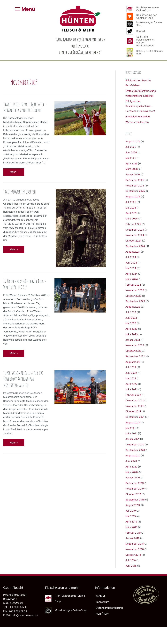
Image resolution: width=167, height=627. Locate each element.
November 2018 (134, 549)
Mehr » (16, 173)
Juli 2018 (130, 560)
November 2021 (134, 406)
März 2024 (131, 279)
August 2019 (132, 505)
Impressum (102, 601)
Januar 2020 (132, 477)
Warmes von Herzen (137, 122)
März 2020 (131, 472)
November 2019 (134, 488)
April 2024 (131, 273)
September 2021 (134, 416)
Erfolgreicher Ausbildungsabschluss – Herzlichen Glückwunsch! (140, 106)
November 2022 (134, 345)
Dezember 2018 (134, 543)
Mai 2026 (130, 158)
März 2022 (131, 389)
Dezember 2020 (134, 444)
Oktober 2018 (133, 554)
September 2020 (135, 450)
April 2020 (131, 466)
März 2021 (131, 433)
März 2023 (131, 334)
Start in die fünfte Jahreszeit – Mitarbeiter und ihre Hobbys (25, 107)
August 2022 (132, 361)
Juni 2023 (131, 317)
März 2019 (131, 527)
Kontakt (100, 596)
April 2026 (131, 163)
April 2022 (131, 384)
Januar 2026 (132, 174)
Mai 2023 (130, 323)
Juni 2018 (131, 565)
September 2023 (135, 301)
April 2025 (131, 213)
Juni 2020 (131, 461)
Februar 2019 (133, 532)
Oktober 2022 (133, 350)
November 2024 (134, 235)
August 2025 (132, 196)
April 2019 (131, 521)
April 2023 (131, 328)
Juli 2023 (130, 312)
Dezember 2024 (134, 229)
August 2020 (132, 455)
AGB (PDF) (102, 613)
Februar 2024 (133, 284)
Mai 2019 (130, 516)
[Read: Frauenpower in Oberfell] (81, 227)
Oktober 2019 (133, 494)
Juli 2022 (130, 367)
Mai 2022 (130, 378)
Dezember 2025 (134, 180)
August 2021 (132, 422)
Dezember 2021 (134, 400)
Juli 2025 (130, 202)
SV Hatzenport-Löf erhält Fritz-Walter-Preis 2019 (24, 284)
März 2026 (131, 168)
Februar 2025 (133, 224)
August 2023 (132, 306)
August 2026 (132, 141)
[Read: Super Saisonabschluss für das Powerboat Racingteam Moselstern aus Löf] (80, 386)
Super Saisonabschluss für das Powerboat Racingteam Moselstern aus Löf (23, 379)
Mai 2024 (130, 268)
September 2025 (135, 191)
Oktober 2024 (133, 240)
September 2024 (135, 246)
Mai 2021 (130, 428)
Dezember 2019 (134, 483)
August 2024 (132, 251)
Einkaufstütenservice (137, 116)
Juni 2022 (131, 372)
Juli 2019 (130, 510)
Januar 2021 (132, 439)
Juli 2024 (130, 257)
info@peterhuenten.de (25, 615)
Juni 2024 (131, 262)
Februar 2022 (133, 394)
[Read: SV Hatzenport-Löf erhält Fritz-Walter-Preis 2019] (80, 295)
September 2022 (135, 356)
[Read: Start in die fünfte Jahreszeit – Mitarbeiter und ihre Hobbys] (80, 118)
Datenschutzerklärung (109, 607)
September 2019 (134, 499)
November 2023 (134, 290)
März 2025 (131, 218)
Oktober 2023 (133, 295)
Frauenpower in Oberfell (19, 192)
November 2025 (134, 185)
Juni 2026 (131, 152)
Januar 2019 (132, 538)
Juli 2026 (130, 146)
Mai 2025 (130, 207)
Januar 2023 (132, 339)
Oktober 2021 (133, 411)
